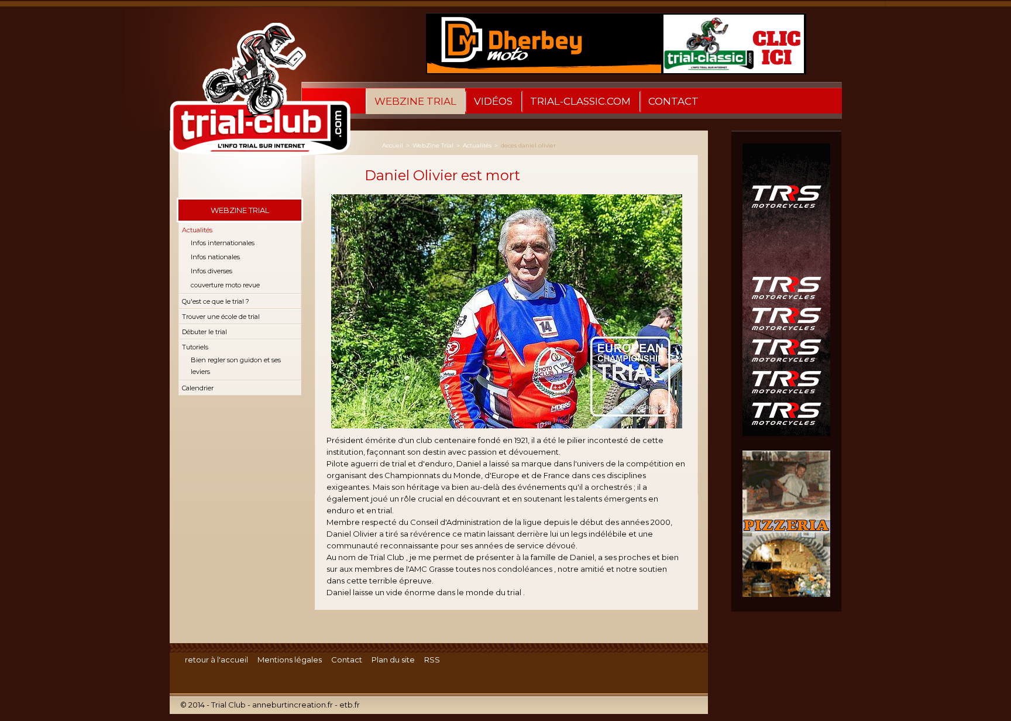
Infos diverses (211, 271)
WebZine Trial (415, 101)
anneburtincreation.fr (292, 704)
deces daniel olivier (528, 145)
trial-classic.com (580, 101)
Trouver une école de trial (221, 317)
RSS (432, 659)
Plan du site (393, 659)
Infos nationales (215, 257)
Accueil (392, 145)
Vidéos (493, 101)
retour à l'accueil (216, 659)
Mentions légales (289, 659)
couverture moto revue (225, 285)
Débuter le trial (204, 332)
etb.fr (349, 704)
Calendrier (198, 388)
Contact (673, 101)
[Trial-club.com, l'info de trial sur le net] (254, 102)
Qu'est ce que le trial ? (215, 301)
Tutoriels (195, 347)
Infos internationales (223, 243)
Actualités (197, 230)
